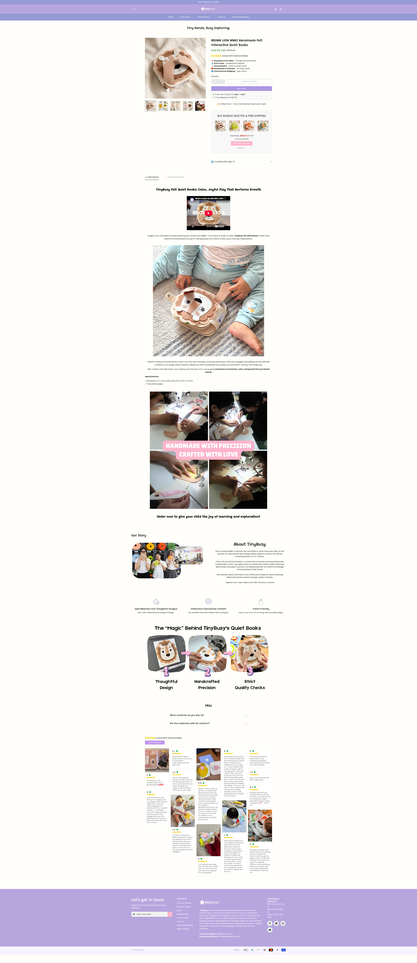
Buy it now (241, 88)
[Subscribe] (170, 914)
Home (170, 17)
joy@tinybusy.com (225, 934)
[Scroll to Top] (412, 951)
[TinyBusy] (208, 9)
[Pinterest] (269, 923)
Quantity (215, 76)
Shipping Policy (183, 914)
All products (185, 17)
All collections (203, 17)
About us (222, 17)
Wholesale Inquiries (240, 17)
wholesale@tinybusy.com (229, 936)
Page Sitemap (183, 929)
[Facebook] (276, 923)
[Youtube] (269, 929)
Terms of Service (184, 903)
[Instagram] (282, 923)
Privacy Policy (182, 918)
